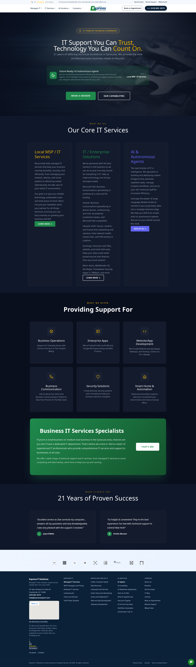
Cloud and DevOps (71, 597)
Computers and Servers (99, 589)
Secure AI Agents (124, 600)
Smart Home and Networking (101, 593)
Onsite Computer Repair (99, 582)
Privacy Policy (137, 663)
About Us (148, 582)
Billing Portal (163, 2)
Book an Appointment (132, 8)
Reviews (148, 586)
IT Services (49, 8)
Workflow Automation (125, 608)
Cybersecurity (69, 593)
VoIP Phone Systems (71, 600)
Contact (147, 597)
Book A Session (80, 95)
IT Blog (147, 593)
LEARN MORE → (45, 224)
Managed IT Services (72, 582)
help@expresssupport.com (39, 598)
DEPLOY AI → (140, 229)
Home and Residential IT (99, 597)
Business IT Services (71, 589)
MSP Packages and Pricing (74, 586)
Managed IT (35, 8)
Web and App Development (101, 600)
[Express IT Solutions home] (98, 8)
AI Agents (121, 582)
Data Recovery (96, 586)
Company (77, 8)
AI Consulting (122, 586)
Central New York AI (125, 612)
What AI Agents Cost (125, 597)
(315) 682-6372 (35, 595)
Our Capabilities (114, 95)
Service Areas (138, 2)
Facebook (32, 653)
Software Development (99, 604)
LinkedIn (41, 653)
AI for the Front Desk (125, 604)
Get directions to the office (38, 622)
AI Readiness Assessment (127, 589)
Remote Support (151, 2)
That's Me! (147, 446)
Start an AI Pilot (123, 593)
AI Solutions (63, 8)
